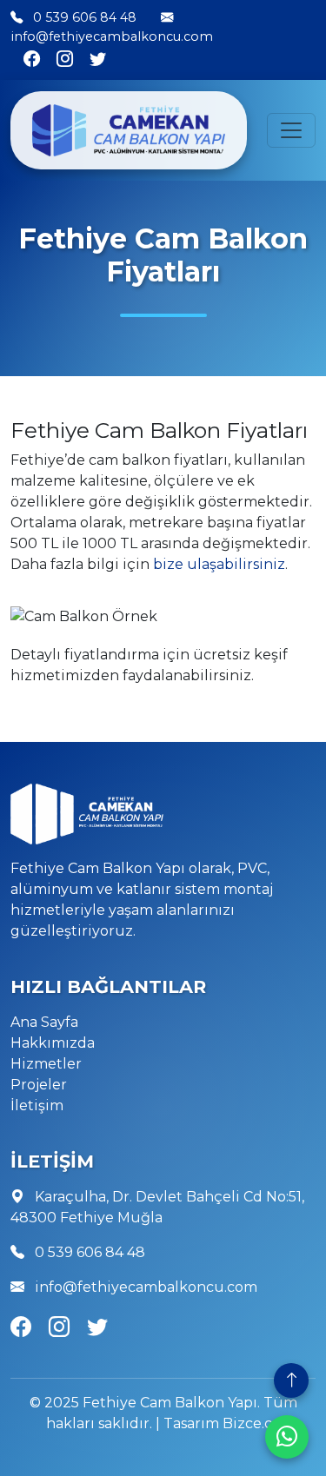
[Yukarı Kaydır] (291, 1380)
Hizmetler (46, 1064)
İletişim (36, 1105)
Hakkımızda (52, 1043)
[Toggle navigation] (291, 130)
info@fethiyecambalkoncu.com (111, 36)
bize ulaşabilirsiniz (219, 564)
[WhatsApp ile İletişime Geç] (287, 1437)
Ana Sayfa (44, 1022)
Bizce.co (252, 1423)
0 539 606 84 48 (84, 17)
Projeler (38, 1084)
